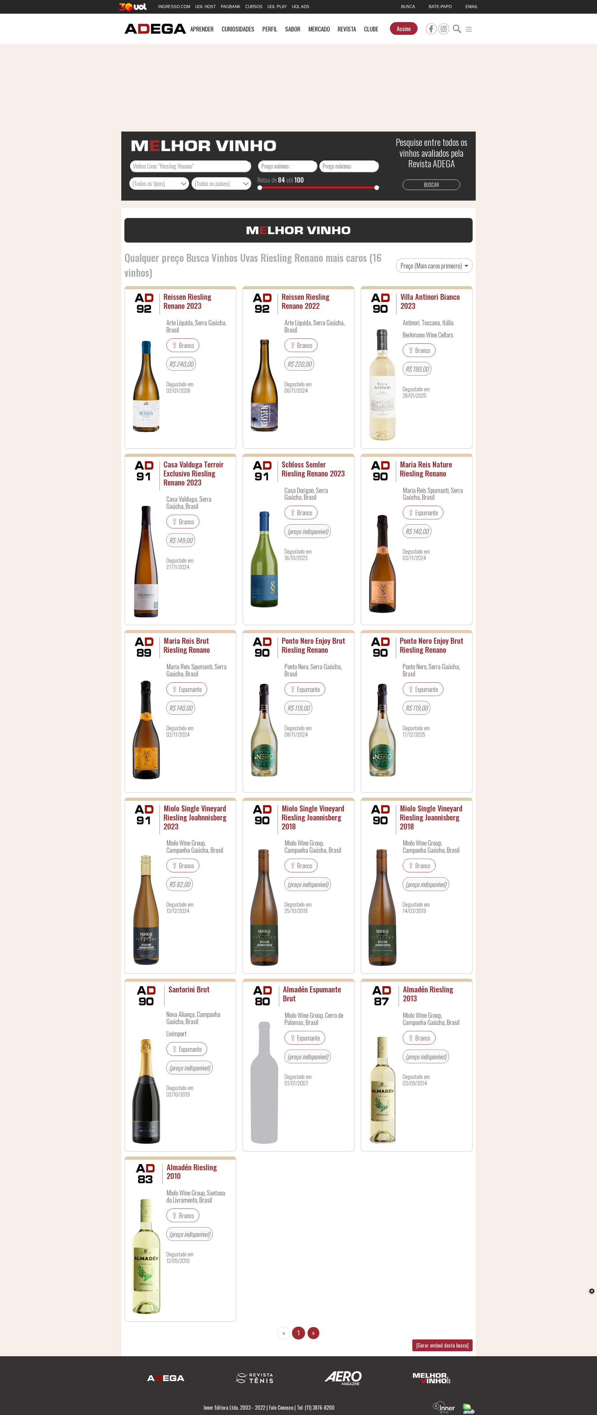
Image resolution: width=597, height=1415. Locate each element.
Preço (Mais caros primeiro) (431, 265)
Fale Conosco (281, 1407)
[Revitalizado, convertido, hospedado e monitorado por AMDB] (468, 1408)
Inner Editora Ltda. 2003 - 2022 (234, 1407)
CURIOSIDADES (238, 28)
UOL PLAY (277, 6)
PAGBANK (230, 6)
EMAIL (471, 6)
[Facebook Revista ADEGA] (431, 28)
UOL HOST (205, 6)
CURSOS (253, 6)
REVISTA (347, 28)
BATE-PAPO (440, 6)
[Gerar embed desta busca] (442, 1345)
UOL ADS (300, 6)
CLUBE (371, 28)
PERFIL (269, 28)
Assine (404, 28)
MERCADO (319, 28)
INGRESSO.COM (174, 6)
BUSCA (408, 6)
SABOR (292, 28)
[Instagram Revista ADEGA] (443, 28)
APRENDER (202, 28)
